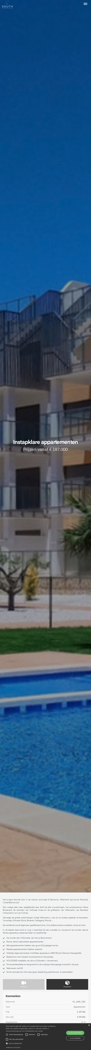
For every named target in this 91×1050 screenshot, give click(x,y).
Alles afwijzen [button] (75, 1038)
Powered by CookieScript (13, 1047)
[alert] (45, 1036)
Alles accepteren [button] (75, 1033)
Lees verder (39, 1031)
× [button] (89, 1025)
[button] (85, 4)
